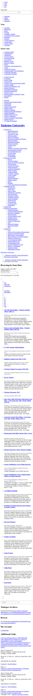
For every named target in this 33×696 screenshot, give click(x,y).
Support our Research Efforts (16, 233)
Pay (5, 7)
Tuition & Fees (12, 200)
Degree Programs (12, 167)
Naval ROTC (8, 96)
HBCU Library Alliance (12, 641)
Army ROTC (8, 60)
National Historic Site (14, 241)
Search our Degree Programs (16, 162)
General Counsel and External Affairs (14, 83)
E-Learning (7, 78)
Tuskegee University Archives (20, 694)
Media (6, 18)
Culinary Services (9, 77)
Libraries (6, 39)
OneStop (6, 32)
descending (7, 292)
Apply (6, 2)
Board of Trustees (9, 63)
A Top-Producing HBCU (15, 240)
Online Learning (12, 136)
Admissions (7, 55)
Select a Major (12, 191)
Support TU (7, 229)
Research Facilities (13, 225)
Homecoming (11, 155)
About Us (15, 611)
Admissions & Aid (9, 186)
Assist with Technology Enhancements (18, 232)
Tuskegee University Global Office (17, 148)
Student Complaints (9, 110)
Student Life (7, 207)
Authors (5, 623)
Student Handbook (9, 113)
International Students (14, 142)
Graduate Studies (9, 85)
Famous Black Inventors (12, 644)
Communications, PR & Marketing (14, 71)
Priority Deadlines (13, 199)
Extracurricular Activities (15, 150)
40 (5, 302)
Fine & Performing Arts (14, 151)
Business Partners (13, 140)
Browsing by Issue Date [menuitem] (11, 257)
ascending (7, 291)
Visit (5, 5)
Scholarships (7, 103)
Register (6, 630)
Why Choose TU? (13, 132)
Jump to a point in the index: (8, 269)
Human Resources (9, 88)
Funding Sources (12, 218)
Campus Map (8, 42)
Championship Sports (14, 243)
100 (5, 306)
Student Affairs (8, 108)
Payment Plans (12, 202)
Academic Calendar (9, 34)
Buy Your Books (12, 194)
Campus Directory (9, 40)
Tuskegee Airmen (13, 248)
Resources (7, 21)
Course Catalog (8, 43)
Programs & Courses (10, 158)
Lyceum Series (12, 153)
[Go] (19, 602)
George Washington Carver (15, 244)
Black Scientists (8, 646)
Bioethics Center (8, 61)
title (5, 283)
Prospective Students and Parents (17, 139)
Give (5, 3)
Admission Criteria (13, 196)
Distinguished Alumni (14, 249)
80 (5, 305)
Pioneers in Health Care (14, 238)
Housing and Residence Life (12, 86)
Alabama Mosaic (12, 642)
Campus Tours (12, 145)
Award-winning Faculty (14, 216)
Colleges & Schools (9, 69)
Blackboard (7, 29)
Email (5, 31)
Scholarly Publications (14, 221)
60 (5, 303)
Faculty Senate (8, 80)
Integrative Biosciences (10, 91)
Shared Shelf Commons (11, 639)
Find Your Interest (13, 161)
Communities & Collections (18, 621)
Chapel (6, 67)
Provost (10, 159)
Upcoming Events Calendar (12, 36)
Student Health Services (11, 114)
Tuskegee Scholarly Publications (13, 118)
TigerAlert (7, 45)
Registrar (6, 100)
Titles (9, 623)
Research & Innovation (10, 208)
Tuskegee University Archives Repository (16, 260)
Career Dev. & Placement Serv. (13, 66)
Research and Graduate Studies (13, 102)
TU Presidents (12, 156)
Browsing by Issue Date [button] (7, 252)
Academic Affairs (9, 52)
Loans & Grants (12, 203)
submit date (7, 286)
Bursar (6, 64)
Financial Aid (8, 82)
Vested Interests (12, 214)
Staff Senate (7, 105)
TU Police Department (10, 121)
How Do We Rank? (13, 137)
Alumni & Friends (9, 58)
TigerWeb (7, 16)
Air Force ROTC (9, 56)
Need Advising (12, 164)
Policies (6, 97)
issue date (7, 284)
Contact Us (27, 614)
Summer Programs (13, 210)
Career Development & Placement (17, 184)
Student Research (12, 219)
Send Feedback (12, 664)
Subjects (13, 623)
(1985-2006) (12, 638)
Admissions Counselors (14, 192)
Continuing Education (10, 72)
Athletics (6, 19)
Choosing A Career (13, 134)
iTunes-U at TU (8, 93)
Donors (10, 147)
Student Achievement (10, 107)
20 (5, 300)
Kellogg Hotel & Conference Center (14, 94)
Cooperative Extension (10, 74)
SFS (9, 227)
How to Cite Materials (12, 612)
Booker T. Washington (14, 246)
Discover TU (8, 129)
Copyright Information (18, 614)
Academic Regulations (14, 169)
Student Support (12, 180)
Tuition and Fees (8, 119)
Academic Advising (13, 197)
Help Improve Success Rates (16, 235)
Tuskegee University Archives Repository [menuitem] (16, 255)
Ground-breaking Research (15, 211)
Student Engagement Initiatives (12, 111)
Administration (8, 53)
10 (5, 298)
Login (2, 630)
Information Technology (11, 89)
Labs (9, 222)
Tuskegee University (13, 125)
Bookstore (7, 37)
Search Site (4, 10)
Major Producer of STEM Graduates (18, 237)
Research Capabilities (14, 213)
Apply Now (11, 189)
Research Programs (13, 224)
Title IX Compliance (10, 116)
